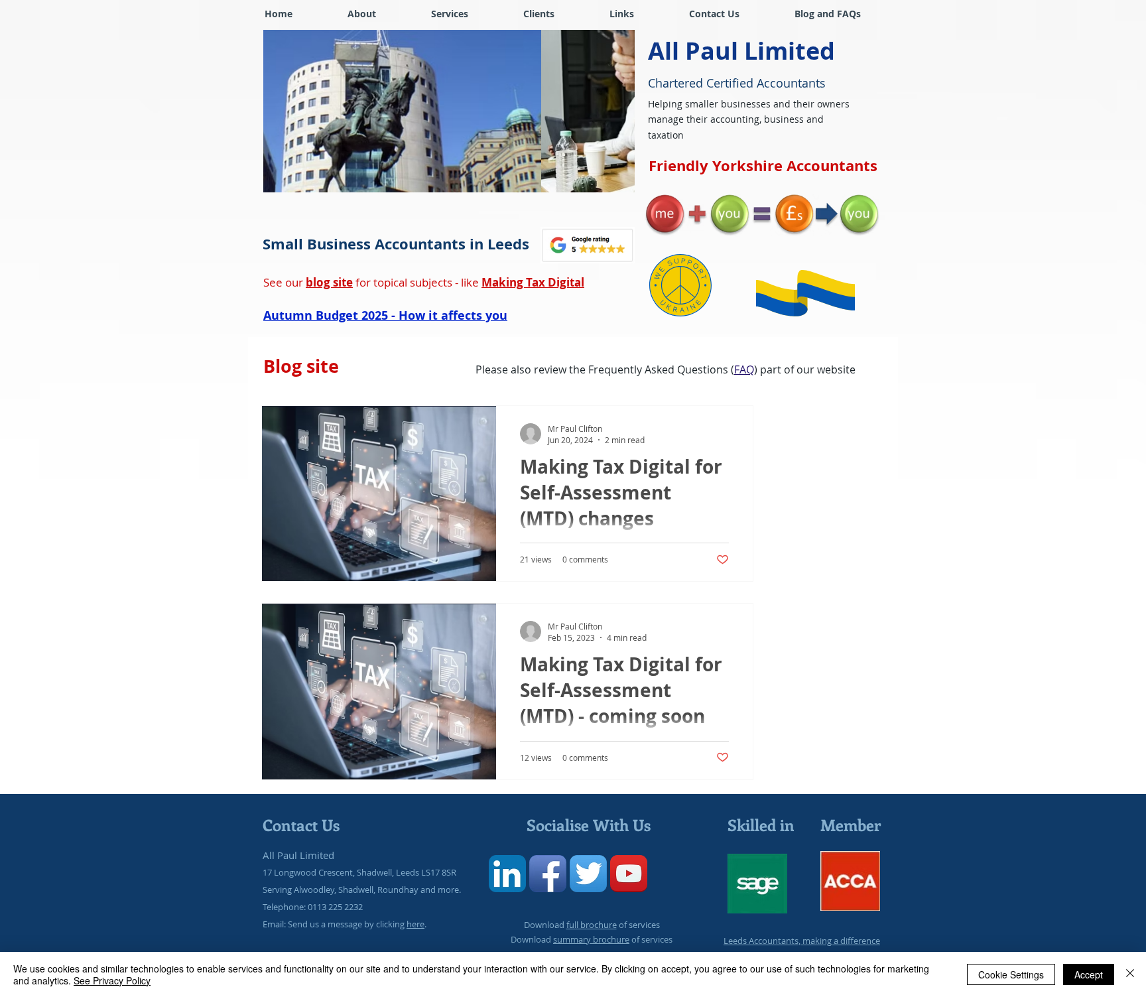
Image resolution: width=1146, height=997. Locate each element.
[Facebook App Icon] (547, 873)
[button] (538, 13)
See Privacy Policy (112, 980)
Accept (1088, 974)
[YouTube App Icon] (628, 873)
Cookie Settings (1011, 974)
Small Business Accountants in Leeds (396, 243)
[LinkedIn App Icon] (507, 873)
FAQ (744, 369)
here (415, 924)
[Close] (1130, 974)
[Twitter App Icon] (588, 873)
